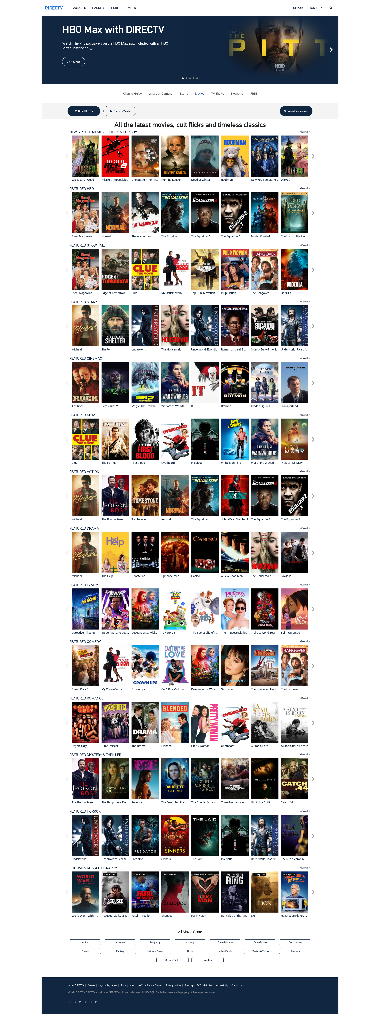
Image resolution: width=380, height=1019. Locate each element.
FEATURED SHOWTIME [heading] (87, 245)
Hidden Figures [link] (260, 406)
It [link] (192, 406)
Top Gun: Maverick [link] (203, 293)
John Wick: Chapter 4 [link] (234, 519)
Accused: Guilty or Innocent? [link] (119, 916)
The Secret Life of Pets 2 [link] (207, 633)
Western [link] (208, 960)
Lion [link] (253, 916)
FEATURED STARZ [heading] (83, 302)
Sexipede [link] (227, 689)
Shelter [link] (106, 349)
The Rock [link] (77, 406)
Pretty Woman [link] (200, 746)
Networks (237, 93)
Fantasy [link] (120, 951)
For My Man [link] (198, 916)
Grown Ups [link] (138, 689)
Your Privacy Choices (152, 985)
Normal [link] (106, 236)
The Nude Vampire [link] (293, 859)
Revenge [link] (137, 802)
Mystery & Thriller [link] (260, 951)
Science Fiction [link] (172, 960)
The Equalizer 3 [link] (201, 236)
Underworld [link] (139, 349)
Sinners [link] (166, 859)
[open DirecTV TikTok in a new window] (96, 1002)
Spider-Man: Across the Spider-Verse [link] (125, 633)
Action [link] (85, 942)
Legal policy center (107, 985)
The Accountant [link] (142, 236)
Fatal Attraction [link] (141, 916)
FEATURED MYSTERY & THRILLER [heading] (95, 754)
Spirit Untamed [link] (290, 633)
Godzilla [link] (286, 293)
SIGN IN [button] (313, 8)
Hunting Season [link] (171, 180)
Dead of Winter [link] (200, 180)
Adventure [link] (120, 942)
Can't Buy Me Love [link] (172, 689)
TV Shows (217, 93)
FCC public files (205, 985)
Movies (199, 93)
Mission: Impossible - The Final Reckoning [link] (128, 180)
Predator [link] (137, 859)
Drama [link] (85, 951)
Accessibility (222, 985)
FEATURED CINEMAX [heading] (85, 358)
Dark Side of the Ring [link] (234, 916)
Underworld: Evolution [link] (205, 349)
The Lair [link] (196, 859)
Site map (189, 985)
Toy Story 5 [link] (168, 633)
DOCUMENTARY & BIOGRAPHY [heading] (93, 868)
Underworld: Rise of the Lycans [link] (300, 349)
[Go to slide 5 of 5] (197, 78)
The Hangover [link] (260, 293)
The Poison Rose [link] (112, 519)
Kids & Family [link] (225, 951)
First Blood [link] (138, 463)
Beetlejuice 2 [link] (110, 406)
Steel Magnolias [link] (82, 236)
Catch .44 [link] (287, 802)
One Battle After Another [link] (147, 180)
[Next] (331, 50)
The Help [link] (107, 576)
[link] (85, 156)
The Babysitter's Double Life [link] (119, 802)
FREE (253, 93)
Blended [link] (166, 746)
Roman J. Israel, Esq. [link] (234, 349)
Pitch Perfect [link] (110, 746)
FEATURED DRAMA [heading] (84, 528)
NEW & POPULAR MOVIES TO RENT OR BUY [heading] (103, 132)
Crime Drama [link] (260, 942)
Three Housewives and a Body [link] (240, 802)
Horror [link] (190, 951)
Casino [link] (195, 576)
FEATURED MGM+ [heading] (83, 415)
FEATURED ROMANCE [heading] (86, 698)
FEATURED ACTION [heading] (84, 471)
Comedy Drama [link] (225, 942)
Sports (184, 93)
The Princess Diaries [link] (234, 633)
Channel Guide (132, 93)
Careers (91, 985)
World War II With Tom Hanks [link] (90, 916)
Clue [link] (134, 293)
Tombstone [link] (139, 519)
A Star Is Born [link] (259, 746)
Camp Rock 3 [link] (80, 689)
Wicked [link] (285, 180)
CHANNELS (97, 8)
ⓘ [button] (91, 48)
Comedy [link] (190, 942)
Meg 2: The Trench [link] (143, 406)
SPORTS (115, 8)
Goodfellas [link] (138, 576)
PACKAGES (78, 8)
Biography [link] (155, 942)
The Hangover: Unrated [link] (265, 689)
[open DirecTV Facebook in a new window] (75, 1002)
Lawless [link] (286, 576)
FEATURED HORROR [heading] (85, 811)
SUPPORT (298, 8)
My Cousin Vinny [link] (171, 293)
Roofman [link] (227, 180)
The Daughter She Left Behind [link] (180, 802)
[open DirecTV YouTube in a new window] (91, 1002)
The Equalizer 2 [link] (230, 236)
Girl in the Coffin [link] (261, 802)
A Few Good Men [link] (232, 576)
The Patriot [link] (109, 463)
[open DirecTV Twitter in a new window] (80, 1002)
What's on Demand (160, 93)
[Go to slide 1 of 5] (183, 78)
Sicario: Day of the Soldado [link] (268, 349)
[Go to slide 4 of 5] (193, 78)
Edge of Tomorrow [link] (113, 293)
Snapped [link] (166, 916)
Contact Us (236, 985)
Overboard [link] (168, 463)
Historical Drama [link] (155, 951)
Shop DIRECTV (85, 111)
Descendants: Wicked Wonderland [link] (153, 633)
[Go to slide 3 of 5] (190, 78)
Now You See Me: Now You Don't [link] (271, 180)
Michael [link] (77, 349)
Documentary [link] (295, 942)
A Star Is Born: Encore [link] (294, 746)
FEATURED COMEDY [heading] (85, 641)
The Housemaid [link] (171, 349)
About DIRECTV (76, 985)
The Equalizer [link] (170, 236)
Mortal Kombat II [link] (261, 236)
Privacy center (127, 985)
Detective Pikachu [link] (83, 633)
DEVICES (130, 8)
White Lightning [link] (231, 463)
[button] (331, 8)
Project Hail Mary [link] (292, 463)
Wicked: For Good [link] (83, 180)
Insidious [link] (196, 463)
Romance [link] (295, 951)
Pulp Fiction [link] (228, 293)
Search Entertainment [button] (297, 111)
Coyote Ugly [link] (79, 746)
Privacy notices (173, 985)
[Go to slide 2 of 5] (186, 78)
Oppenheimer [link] (170, 576)
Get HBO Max (73, 61)
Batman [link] (226, 406)
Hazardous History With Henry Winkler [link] (305, 916)
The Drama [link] (139, 746)
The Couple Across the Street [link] (209, 802)
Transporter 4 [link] (289, 406)
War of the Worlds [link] (172, 406)
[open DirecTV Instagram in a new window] (85, 1002)
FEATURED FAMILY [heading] (83, 585)
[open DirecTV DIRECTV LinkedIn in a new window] (69, 1002)
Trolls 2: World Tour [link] (263, 633)
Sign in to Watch (122, 111)
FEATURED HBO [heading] (81, 188)
